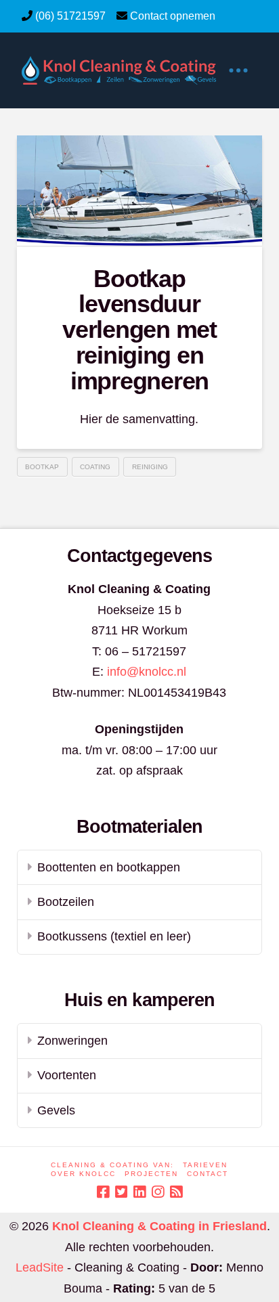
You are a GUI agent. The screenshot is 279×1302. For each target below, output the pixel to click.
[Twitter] (121, 1192)
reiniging (150, 467)
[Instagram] (158, 1192)
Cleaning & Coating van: (112, 1165)
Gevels (56, 1110)
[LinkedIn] (139, 1192)
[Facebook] (103, 1192)
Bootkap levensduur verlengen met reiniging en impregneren (139, 330)
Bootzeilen (65, 902)
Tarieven (205, 1165)
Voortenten (66, 1075)
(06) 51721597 (70, 16)
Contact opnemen (172, 16)
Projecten (151, 1173)
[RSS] (176, 1192)
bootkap (42, 467)
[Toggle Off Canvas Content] (238, 70)
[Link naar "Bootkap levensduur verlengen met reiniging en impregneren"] (140, 190)
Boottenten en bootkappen (108, 867)
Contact (207, 1173)
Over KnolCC (83, 1173)
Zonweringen (72, 1040)
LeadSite (40, 1267)
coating (95, 467)
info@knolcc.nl (146, 671)
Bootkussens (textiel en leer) (114, 936)
